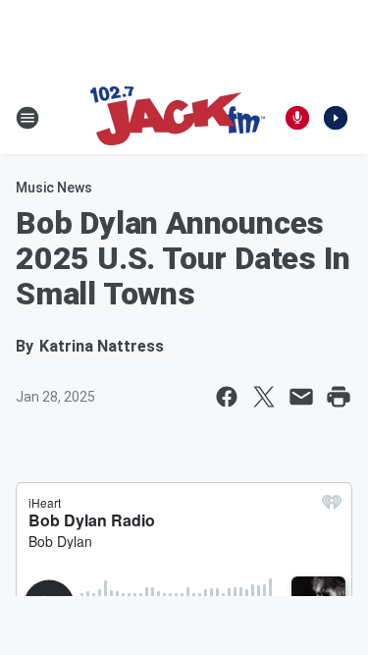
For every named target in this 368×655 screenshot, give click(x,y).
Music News (54, 187)
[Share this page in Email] (301, 396)
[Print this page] (338, 396)
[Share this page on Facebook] (226, 396)
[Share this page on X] (264, 396)
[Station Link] (177, 117)
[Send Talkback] (297, 118)
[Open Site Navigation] (27, 118)
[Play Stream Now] (335, 118)
